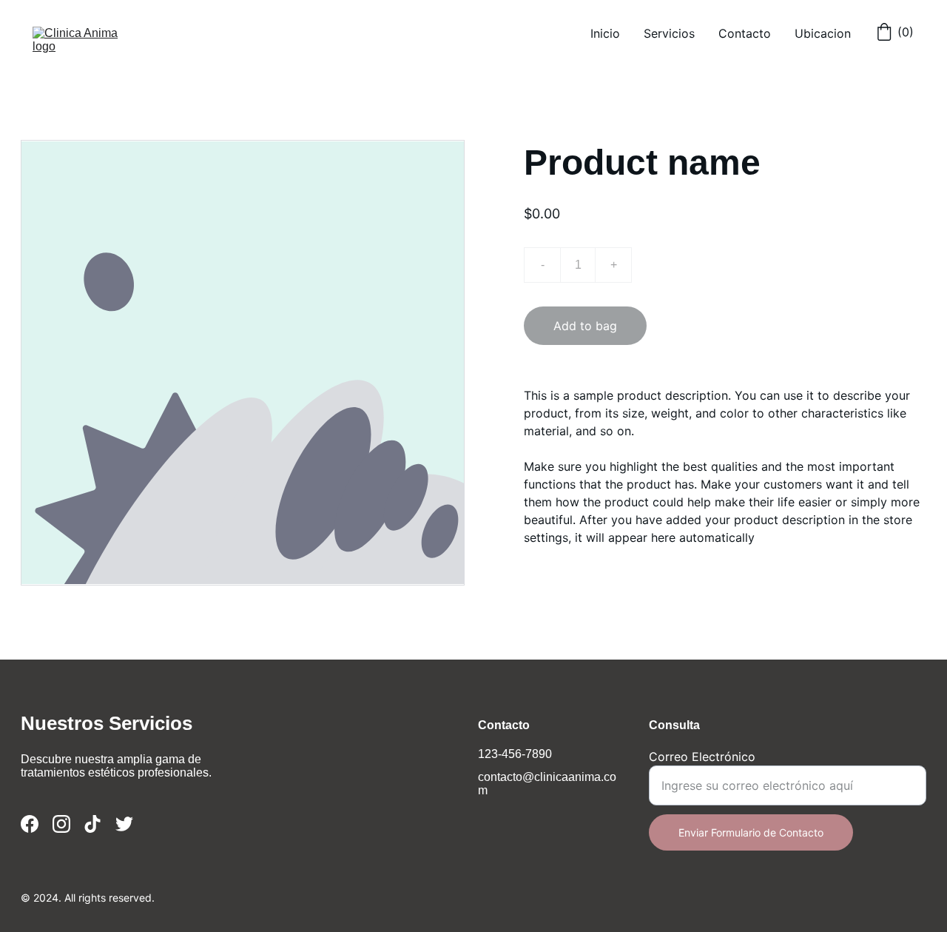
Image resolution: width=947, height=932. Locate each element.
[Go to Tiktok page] (92, 824)
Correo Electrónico (702, 756)
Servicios (669, 33)
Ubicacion (823, 33)
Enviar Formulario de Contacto (750, 832)
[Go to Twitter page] (124, 824)
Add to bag (585, 325)
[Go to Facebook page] (29, 824)
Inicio (605, 33)
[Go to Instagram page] (61, 824)
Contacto (744, 33)
